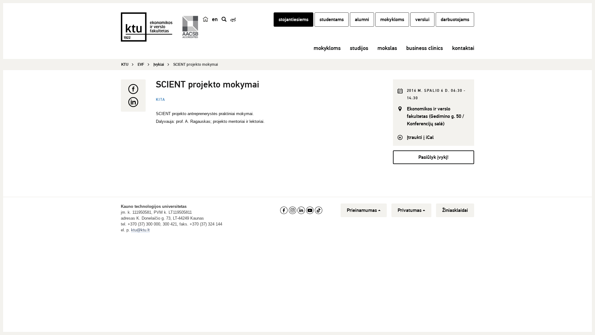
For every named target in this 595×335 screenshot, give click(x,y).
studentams (332, 19)
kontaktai (463, 48)
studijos (359, 48)
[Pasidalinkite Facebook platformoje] (133, 89)
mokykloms (392, 19)
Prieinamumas (362, 210)
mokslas (387, 48)
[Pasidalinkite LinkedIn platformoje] (133, 102)
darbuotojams (455, 19)
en (215, 19)
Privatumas (409, 210)
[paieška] (224, 19)
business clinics (424, 48)
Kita (160, 99)
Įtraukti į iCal (420, 137)
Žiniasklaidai (455, 210)
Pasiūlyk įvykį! (433, 157)
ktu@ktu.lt (140, 230)
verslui (422, 19)
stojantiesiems (293, 19)
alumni (362, 19)
